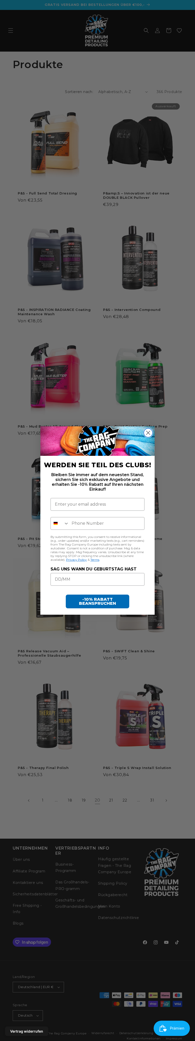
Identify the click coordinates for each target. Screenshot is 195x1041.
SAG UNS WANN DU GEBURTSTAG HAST (94, 569)
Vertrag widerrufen (26, 1031)
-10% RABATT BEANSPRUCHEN (97, 601)
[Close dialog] (148, 432)
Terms (94, 560)
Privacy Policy (76, 560)
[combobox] (60, 523)
